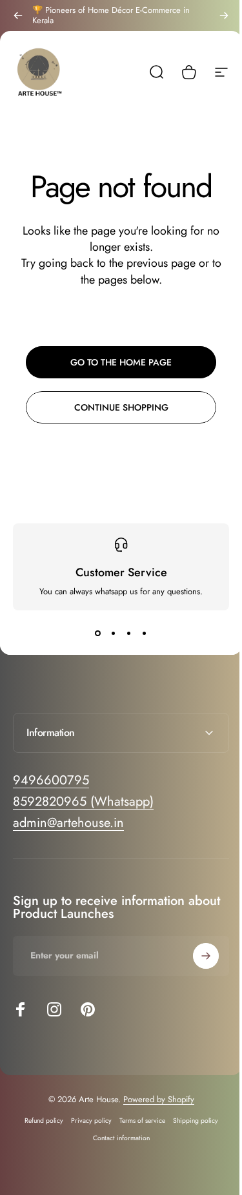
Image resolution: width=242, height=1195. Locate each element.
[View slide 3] (129, 633)
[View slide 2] (113, 633)
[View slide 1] (98, 633)
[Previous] (18, 15)
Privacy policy (86, 1120)
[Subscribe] (196, 956)
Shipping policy (190, 1120)
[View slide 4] (144, 633)
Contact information (116, 1138)
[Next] (224, 15)
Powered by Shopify (153, 1099)
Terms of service (137, 1120)
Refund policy (38, 1120)
